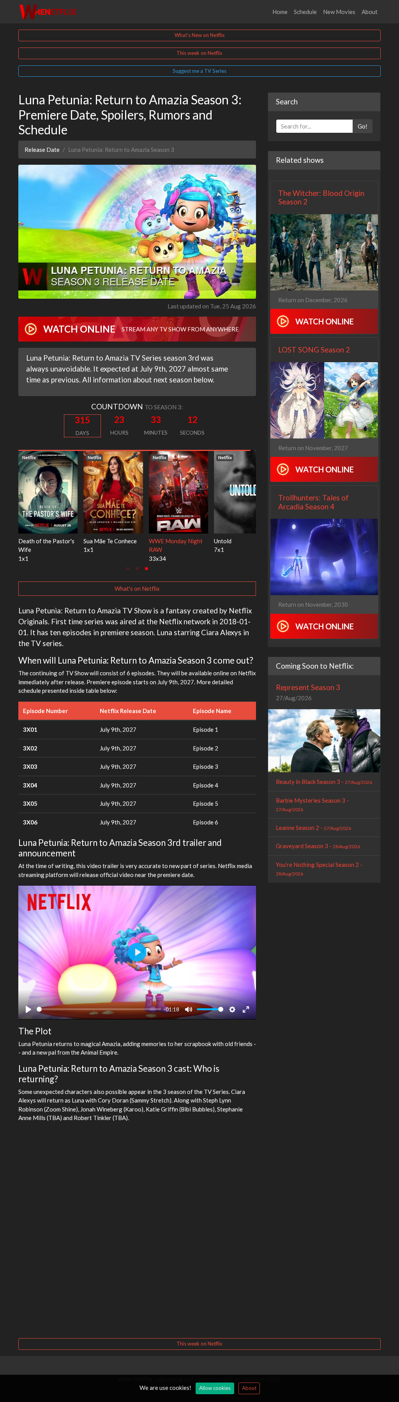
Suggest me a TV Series (199, 71)
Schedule (305, 11)
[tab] (127, 568)
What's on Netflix (137, 588)
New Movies (339, 11)
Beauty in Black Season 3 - (324, 781)
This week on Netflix (199, 53)
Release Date (42, 149)
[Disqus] (137, 1232)
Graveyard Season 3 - (318, 845)
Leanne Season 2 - (313, 827)
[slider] (99, 1009)
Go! (362, 126)
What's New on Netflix (200, 35)
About (370, 11)
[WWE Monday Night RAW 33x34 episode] (48, 490)
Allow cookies (215, 1388)
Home (280, 11)
